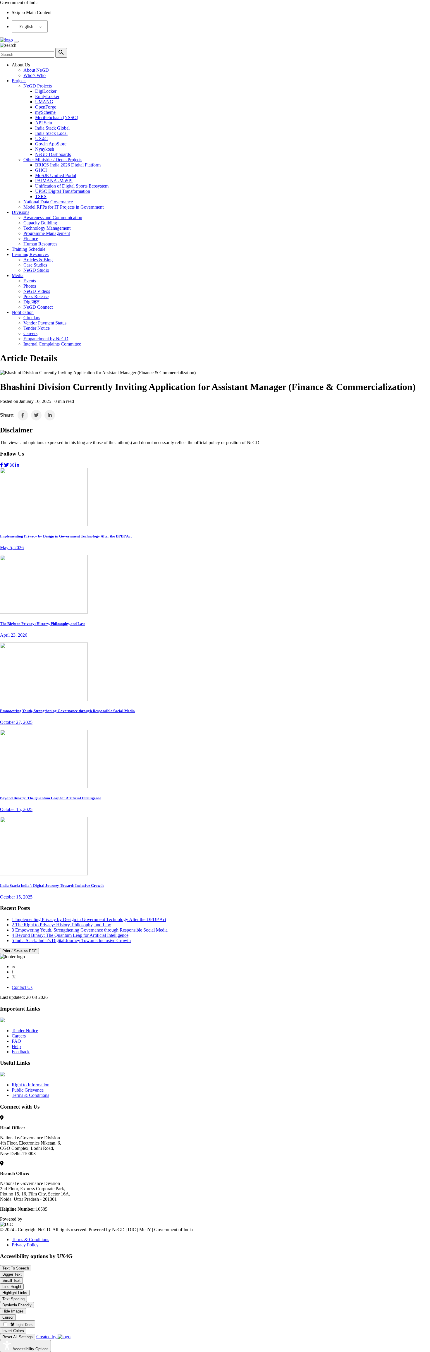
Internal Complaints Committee (52, 343)
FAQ (16, 1041)
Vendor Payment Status (44, 322)
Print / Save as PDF (19, 951)
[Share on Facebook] (23, 415)
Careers (30, 333)
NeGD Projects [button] (37, 85)
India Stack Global (52, 128)
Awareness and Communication (52, 217)
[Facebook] (12, 971)
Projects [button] (19, 80)
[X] (14, 977)
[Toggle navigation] (16, 41)
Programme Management (46, 233)
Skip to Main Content (31, 12)
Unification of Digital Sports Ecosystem (72, 185)
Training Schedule (28, 249)
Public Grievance (28, 1090)
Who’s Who (34, 75)
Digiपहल (31, 301)
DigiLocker (45, 91)
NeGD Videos (36, 291)
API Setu (43, 122)
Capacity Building (40, 222)
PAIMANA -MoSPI (54, 180)
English (26, 26)
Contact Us (22, 987)
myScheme (45, 112)
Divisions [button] (20, 212)
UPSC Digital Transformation (62, 191)
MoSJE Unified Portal (55, 175)
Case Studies (35, 264)
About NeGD (36, 70)
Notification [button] (23, 312)
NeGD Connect (38, 307)
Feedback (21, 1051)
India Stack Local (51, 133)
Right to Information (30, 1084)
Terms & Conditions (30, 1095)
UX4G (41, 138)
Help (16, 1046)
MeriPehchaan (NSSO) (56, 117)
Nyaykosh (44, 149)
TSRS (41, 196)
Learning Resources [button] (30, 254)
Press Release (36, 296)
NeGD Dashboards (53, 154)
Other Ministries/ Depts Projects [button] (52, 159)
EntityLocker (47, 96)
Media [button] (17, 275)
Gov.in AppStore (50, 143)
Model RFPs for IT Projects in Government (63, 207)
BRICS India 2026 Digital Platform (68, 164)
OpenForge (45, 106)
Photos (29, 286)
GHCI (41, 170)
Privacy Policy (25, 1244)
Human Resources (40, 243)
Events (29, 280)
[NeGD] (7, 39)
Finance (30, 238)
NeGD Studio (36, 270)
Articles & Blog (38, 259)
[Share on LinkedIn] (49, 415)
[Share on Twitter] (36, 415)
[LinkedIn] (13, 966)
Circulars (31, 317)
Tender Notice (36, 328)
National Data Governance (48, 201)
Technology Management (46, 228)
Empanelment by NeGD (45, 338)
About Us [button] (21, 64)
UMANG (44, 101)
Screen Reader (25, 17)
